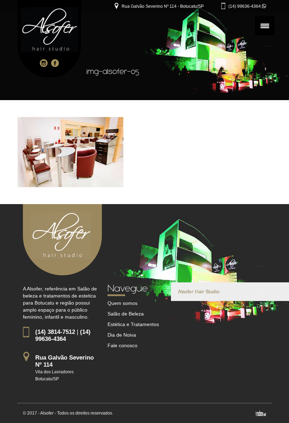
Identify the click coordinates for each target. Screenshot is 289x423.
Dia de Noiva (121, 335)
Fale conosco (122, 345)
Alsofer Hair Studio (199, 291)
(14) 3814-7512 (55, 332)
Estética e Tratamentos (133, 324)
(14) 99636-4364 (245, 6)
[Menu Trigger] (265, 25)
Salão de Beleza (125, 314)
